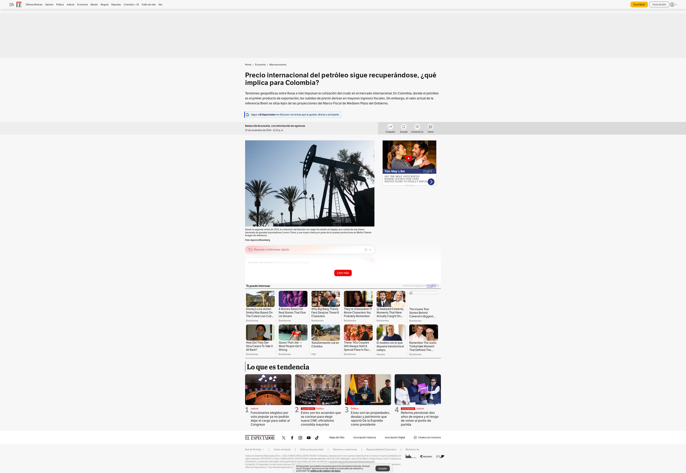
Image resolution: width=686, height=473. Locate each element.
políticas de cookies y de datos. (325, 470)
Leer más (343, 272)
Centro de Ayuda (282, 449)
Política (320, 408)
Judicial (254, 408)
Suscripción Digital (395, 437)
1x (363, 267)
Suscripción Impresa (364, 437)
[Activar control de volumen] (368, 267)
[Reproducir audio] (250, 267)
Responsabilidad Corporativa (381, 449)
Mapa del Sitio (336, 437)
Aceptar (382, 468)
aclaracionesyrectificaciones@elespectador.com (352, 461)
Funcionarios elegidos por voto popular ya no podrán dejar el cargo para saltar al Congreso (270, 419)
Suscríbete (639, 4)
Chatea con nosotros (429, 437)
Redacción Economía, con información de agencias (275, 125)
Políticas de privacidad (311, 449)
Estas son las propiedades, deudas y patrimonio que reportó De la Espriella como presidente (370, 419)
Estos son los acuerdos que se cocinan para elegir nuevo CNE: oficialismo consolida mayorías (321, 419)
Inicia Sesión (659, 4)
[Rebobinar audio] (352, 267)
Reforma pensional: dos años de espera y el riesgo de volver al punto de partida (420, 419)
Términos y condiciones (345, 449)
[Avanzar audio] (357, 267)
